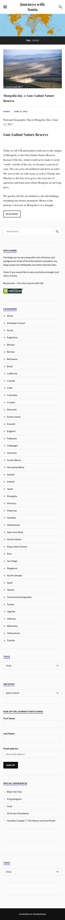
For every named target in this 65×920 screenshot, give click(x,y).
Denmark (12, 409)
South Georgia (14, 575)
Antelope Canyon (16, 322)
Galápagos (12, 445)
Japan (10, 488)
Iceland (11, 474)
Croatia (11, 402)
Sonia (6, 111)
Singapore (12, 568)
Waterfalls (12, 625)
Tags (6, 656)
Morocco (11, 503)
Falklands (12, 438)
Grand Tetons (14, 460)
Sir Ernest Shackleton (18, 813)
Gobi (9, 806)
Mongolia (12, 496)
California (12, 373)
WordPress (39, 914)
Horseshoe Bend (15, 467)
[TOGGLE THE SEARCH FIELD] (60, 7)
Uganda (11, 611)
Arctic (10, 330)
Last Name (9, 733)
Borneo (11, 351)
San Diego (12, 560)
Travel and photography (19, 597)
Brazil (10, 366)
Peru (9, 553)
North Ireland (14, 539)
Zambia (11, 640)
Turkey (10, 604)
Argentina (12, 337)
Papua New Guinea (17, 546)
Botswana (12, 359)
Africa (10, 315)
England (11, 431)
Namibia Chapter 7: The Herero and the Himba (31, 820)
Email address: (11, 748)
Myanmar (12, 510)
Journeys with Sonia (32, 7)
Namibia (11, 517)
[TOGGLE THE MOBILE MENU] (5, 7)
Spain (10, 582)
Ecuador (11, 423)
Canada (11, 380)
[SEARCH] (57, 231)
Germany (12, 452)
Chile (9, 387)
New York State (15, 532)
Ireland (10, 481)
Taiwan (10, 589)
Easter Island (13, 416)
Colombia (12, 395)
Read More (12, 214)
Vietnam (11, 618)
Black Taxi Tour (14, 791)
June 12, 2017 (21, 111)
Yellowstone (13, 633)
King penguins (14, 798)
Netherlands (13, 524)
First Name (9, 718)
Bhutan (11, 344)
